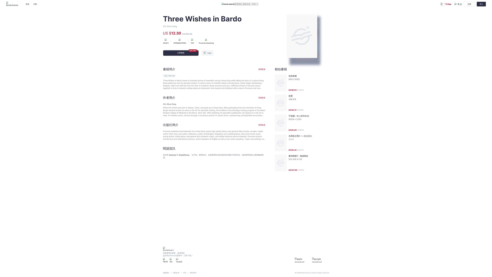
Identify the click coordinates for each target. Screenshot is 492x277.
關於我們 (193, 273)
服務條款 (166, 273)
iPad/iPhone (184, 155)
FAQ (184, 273)
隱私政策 (176, 273)
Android (172, 155)
